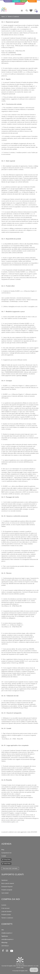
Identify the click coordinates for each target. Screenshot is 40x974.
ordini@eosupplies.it (7, 939)
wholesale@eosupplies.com (15, 795)
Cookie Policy (6, 863)
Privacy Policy (7, 859)
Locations (20, 3)
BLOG (24, 1)
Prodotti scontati (6, 914)
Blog (2, 849)
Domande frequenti (7, 886)
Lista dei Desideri (6, 911)
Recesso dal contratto (10, 868)
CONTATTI (32, 1)
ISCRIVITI (8, 1)
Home (3, 16)
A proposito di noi (6, 853)
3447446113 (5, 945)
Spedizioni (4, 880)
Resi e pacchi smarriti (7, 883)
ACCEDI (16, 1)
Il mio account (5, 908)
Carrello (3, 905)
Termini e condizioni (7, 918)
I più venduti (5, 893)
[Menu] (22, 11)
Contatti (3, 856)
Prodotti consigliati (6, 890)
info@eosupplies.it (6, 933)
